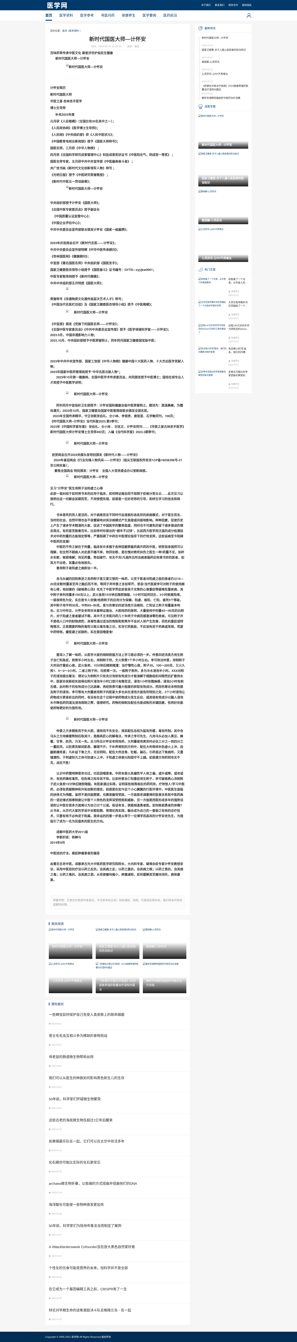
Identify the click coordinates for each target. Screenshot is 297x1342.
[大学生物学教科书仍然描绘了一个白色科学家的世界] (212, 304)
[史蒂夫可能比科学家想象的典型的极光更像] (212, 373)
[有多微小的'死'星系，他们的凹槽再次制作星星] (212, 350)
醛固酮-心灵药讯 (210, 61)
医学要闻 (149, 15)
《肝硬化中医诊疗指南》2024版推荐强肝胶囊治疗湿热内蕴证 (225, 87)
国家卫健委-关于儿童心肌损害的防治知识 (224, 49)
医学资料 (66, 15)
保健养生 (128, 15)
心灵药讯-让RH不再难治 (215, 73)
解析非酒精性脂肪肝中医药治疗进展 (221, 97)
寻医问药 (108, 15)
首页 (48, 15)
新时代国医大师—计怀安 (215, 37)
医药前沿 (170, 15)
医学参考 (87, 15)
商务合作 (233, 5)
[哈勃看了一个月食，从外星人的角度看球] (212, 280)
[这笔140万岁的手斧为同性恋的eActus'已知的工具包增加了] (212, 329)
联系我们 (219, 5)
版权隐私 (247, 5)
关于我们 (206, 5)
